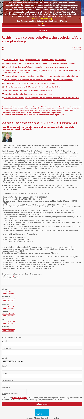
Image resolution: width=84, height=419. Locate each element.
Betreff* (4, 341)
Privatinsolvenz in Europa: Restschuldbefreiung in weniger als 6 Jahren (30, 83)
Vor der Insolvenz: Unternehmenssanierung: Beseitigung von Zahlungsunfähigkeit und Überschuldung (41, 76)
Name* (4, 366)
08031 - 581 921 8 (8, 299)
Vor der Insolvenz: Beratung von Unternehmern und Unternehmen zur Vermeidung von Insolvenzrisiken (41, 98)
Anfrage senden (42, 404)
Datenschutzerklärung (42, 19)
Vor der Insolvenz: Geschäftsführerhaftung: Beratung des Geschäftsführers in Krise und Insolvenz (39, 63)
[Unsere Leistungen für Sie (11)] (3, 50)
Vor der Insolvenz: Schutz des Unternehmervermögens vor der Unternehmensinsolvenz (36, 67)
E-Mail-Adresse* (7, 380)
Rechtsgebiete (42, 30)
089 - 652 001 (6, 291)
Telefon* (5, 373)
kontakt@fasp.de (8, 293)
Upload (4, 358)
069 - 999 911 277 (8, 314)
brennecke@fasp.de (13, 276)
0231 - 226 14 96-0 (8, 329)
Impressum (30, 418)
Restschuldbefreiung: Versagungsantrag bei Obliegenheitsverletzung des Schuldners (35, 60)
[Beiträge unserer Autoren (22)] (3, 48)
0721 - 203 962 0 (8, 306)
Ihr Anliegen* (6, 348)
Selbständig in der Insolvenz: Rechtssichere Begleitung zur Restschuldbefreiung (33, 87)
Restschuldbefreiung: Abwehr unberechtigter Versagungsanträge (28, 94)
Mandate (56, 418)
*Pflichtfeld (6, 388)
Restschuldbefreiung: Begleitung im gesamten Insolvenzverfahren (28, 91)
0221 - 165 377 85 (8, 321)
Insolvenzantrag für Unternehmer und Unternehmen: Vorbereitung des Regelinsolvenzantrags (38, 80)
